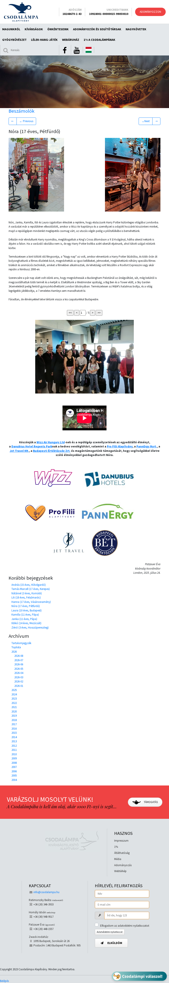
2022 (14, 703)
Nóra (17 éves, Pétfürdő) (25, 606)
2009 (14, 758)
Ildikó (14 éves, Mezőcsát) (26, 623)
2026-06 (18, 664)
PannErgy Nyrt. (146, 446)
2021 (14, 707)
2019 (14, 716)
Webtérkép (120, 871)
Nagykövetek (136, 29)
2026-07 (18, 660)
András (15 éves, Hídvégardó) (28, 585)
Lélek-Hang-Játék (44, 40)
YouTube (76, 50)
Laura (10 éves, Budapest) (26, 610)
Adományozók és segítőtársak (97, 29)
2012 (14, 746)
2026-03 (18, 677)
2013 (14, 741)
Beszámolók (22, 111)
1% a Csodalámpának (99, 40)
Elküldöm (114, 943)
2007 (14, 767)
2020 (14, 711)
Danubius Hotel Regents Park (31, 446)
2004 (14, 780)
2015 (14, 733)
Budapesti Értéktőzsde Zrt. (51, 451)
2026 (14, 652)
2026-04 (18, 673)
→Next (145, 121)
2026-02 (18, 681)
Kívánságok (34, 29)
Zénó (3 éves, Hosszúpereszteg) (30, 627)
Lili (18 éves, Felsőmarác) (26, 597)
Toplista (16, 647)
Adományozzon (150, 12)
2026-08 (18, 656)
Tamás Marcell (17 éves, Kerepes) (30, 589)
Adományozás (123, 865)
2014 (14, 737)
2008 (14, 763)
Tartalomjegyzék (21, 643)
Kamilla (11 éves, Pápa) (25, 614)
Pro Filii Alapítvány (119, 446)
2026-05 (18, 669)
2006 (14, 771)
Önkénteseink (58, 29)
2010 (14, 754)
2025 (14, 690)
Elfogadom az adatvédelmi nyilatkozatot (124, 926)
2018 (14, 720)
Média (117, 859)
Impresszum (121, 840)
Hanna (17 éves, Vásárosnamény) (31, 602)
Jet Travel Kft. (19, 451)
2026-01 (18, 686)
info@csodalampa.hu (46, 892)
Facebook (64, 50)
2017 (14, 724)
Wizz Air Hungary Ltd (51, 442)
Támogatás (150, 802)
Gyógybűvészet (14, 40)
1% (116, 847)
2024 (14, 694)
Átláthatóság (122, 853)
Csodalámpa (21, 12)
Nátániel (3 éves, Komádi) (26, 593)
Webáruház (70, 40)
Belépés (4, 981)
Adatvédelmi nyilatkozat (110, 931)
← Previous (26, 121)
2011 (14, 750)
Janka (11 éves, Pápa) (24, 619)
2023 (14, 698)
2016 (14, 728)
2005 (14, 775)
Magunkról (11, 29)
